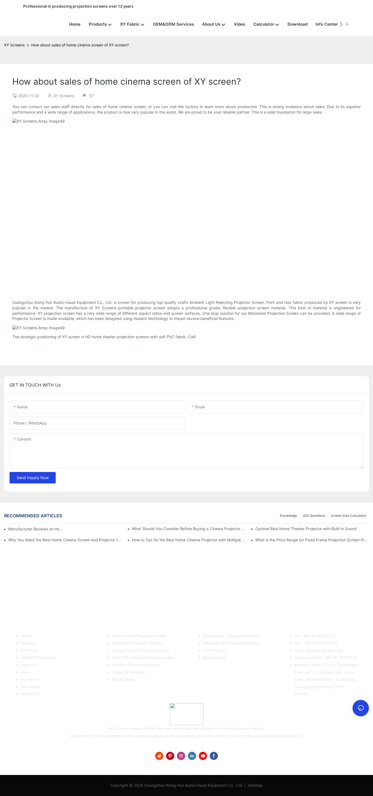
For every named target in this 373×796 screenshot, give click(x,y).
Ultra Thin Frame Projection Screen (143, 657)
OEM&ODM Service (38, 657)
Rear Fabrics (214, 657)
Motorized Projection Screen (137, 643)
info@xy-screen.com (324, 650)
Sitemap (255, 785)
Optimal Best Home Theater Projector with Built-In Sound (306, 528)
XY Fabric (29, 650)
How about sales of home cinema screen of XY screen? (80, 45)
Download (30, 679)
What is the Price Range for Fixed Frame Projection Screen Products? (312, 539)
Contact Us (31, 693)
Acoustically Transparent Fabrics (232, 636)
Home (26, 636)
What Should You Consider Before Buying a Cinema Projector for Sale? (188, 528)
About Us (29, 665)
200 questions (314, 515)
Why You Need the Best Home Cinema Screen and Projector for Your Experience (65, 539)
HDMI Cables (123, 679)
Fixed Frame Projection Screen (139, 636)
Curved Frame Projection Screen (141, 650)
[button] (341, 24)
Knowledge (288, 515)
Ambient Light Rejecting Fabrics (231, 643)
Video (26, 672)
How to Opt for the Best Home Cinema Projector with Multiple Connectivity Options (188, 539)
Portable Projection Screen (135, 665)
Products (29, 643)
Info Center (31, 686)
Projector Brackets (128, 672)
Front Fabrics (215, 650)
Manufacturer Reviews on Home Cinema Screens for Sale (35, 529)
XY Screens (14, 45)
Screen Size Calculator (348, 515)
